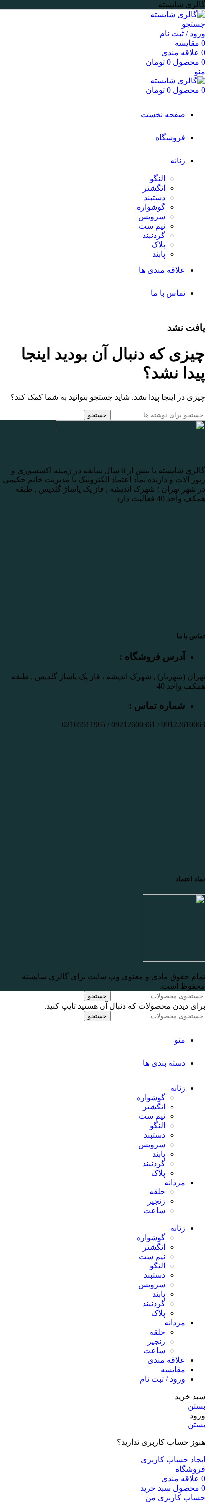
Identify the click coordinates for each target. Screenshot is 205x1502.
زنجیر (156, 1201)
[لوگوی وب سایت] (177, 14)
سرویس (151, 216)
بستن (196, 1406)
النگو (157, 178)
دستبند (154, 197)
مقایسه (173, 1369)
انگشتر (154, 188)
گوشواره (151, 207)
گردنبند (153, 235)
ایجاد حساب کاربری (173, 1459)
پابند (158, 254)
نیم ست (152, 226)
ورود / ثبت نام (162, 1379)
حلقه (157, 1191)
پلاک (158, 244)
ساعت (154, 1210)
